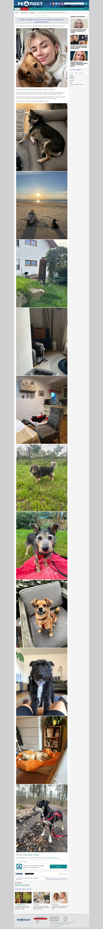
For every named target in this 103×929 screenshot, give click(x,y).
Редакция (65, 918)
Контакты (66, 917)
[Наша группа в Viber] (59, 3)
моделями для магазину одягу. (52, 857)
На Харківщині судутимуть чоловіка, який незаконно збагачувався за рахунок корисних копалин (56, 878)
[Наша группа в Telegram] (56, 3)
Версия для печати (64, 873)
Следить (58, 866)
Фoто (36, 9)
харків (25, 861)
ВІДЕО (31, 9)
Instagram (36, 855)
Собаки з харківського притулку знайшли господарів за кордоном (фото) (52, 12)
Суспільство (32, 12)
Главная (16, 12)
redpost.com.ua (60, 923)
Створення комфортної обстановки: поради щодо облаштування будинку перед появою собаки (41, 907)
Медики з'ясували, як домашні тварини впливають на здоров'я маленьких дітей (60, 907)
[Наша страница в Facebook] (50, 3)
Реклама (65, 920)
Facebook (25, 855)
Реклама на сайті (78, 9)
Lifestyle (43, 9)
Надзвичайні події (53, 9)
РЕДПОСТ (27, 89)
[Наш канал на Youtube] (53, 3)
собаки (21, 861)
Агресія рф (25, 9)
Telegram (30, 855)
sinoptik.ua (81, 84)
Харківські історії (66, 9)
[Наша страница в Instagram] (62, 3)
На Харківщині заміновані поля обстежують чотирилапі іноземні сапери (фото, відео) (22, 907)
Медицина (56, 904)
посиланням (34, 89)
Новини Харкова (24, 12)
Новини (17, 9)
